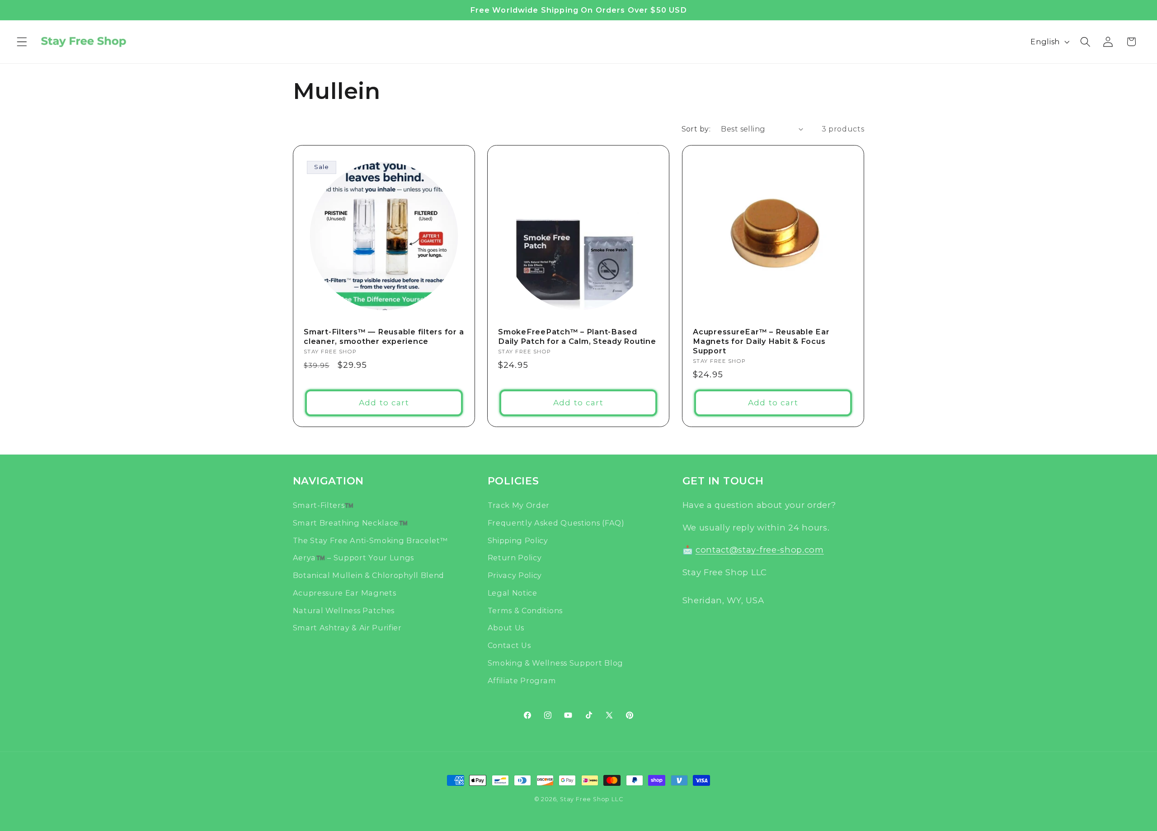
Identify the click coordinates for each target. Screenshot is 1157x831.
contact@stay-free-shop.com (760, 550)
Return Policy (515, 557)
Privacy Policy (515, 575)
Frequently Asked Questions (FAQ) (556, 522)
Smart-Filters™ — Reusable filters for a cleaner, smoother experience (384, 336)
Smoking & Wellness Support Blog (555, 662)
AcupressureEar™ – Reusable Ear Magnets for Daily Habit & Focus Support (761, 341)
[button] (21, 41)
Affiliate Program (522, 680)
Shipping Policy (518, 540)
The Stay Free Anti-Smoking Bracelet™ (370, 540)
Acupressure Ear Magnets (344, 592)
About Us (506, 627)
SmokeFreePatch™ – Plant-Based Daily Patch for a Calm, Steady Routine (577, 336)
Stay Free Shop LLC (591, 799)
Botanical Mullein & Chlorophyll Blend (369, 575)
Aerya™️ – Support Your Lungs (353, 557)
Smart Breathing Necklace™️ (350, 522)
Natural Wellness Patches (344, 610)
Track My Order (519, 505)
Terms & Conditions (525, 610)
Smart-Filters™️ (323, 505)
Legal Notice (512, 592)
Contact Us (509, 645)
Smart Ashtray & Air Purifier (347, 627)
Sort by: (696, 128)
